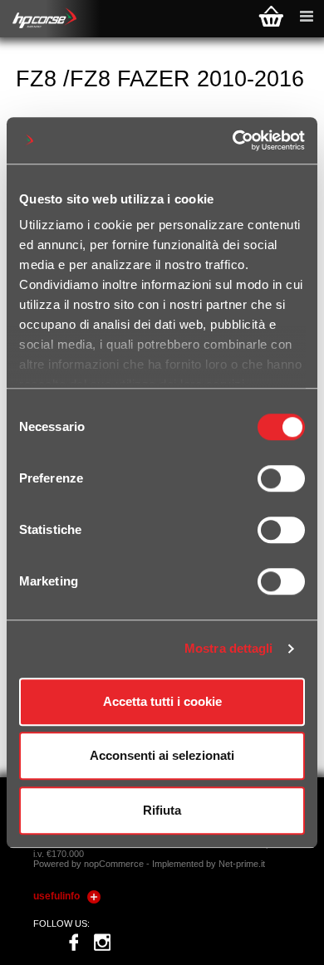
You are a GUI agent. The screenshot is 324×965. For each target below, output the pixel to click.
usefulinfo (56, 896)
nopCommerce (114, 864)
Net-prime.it (241, 864)
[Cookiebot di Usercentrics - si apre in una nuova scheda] (233, 140)
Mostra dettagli (228, 648)
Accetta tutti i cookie (162, 701)
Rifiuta (162, 810)
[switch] (281, 478)
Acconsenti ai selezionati (162, 755)
